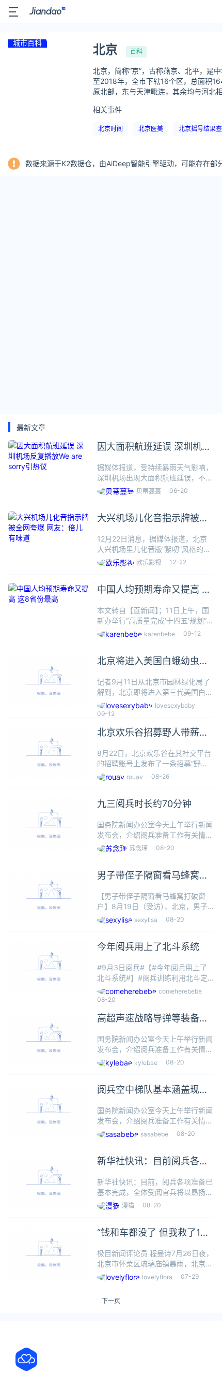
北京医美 (150, 129)
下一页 (111, 1301)
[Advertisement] (111, 294)
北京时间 (110, 129)
